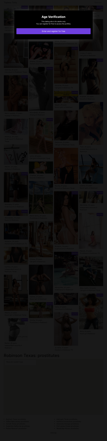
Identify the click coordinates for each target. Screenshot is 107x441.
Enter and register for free (53, 31)
